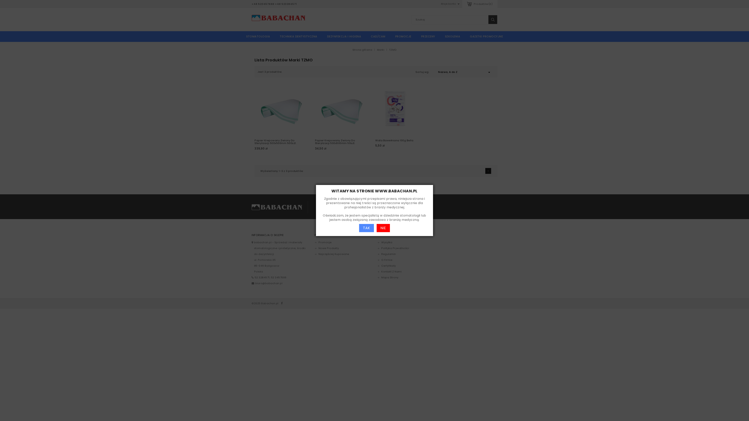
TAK (366, 228)
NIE (383, 228)
